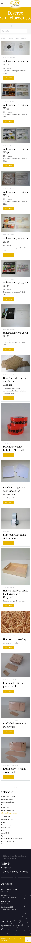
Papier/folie (5, 805)
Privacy (21, 925)
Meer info (8, 77)
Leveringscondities (10, 929)
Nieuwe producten (7, 819)
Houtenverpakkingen (7, 810)
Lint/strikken (5, 807)
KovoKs (5, 940)
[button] (2, 3)
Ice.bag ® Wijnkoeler (7, 799)
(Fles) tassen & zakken (8, 796)
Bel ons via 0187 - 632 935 (14, 871)
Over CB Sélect (8, 925)
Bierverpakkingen (6, 825)
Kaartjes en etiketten (7, 841)
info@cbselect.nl (8, 865)
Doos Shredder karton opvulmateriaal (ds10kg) (15, 381)
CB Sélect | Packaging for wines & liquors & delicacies (14, 857)
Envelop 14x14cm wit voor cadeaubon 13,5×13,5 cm (14, 491)
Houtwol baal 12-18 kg (14, 639)
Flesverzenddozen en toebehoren (11, 838)
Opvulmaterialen (6, 836)
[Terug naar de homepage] (15, 3)
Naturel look (5, 833)
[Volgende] (18, 787)
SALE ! (3, 822)
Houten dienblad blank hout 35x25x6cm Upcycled (15, 594)
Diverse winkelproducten (9, 813)
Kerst (2, 830)
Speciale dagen (5, 827)
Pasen (3, 844)
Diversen (16, 26)
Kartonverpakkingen (7, 802)
